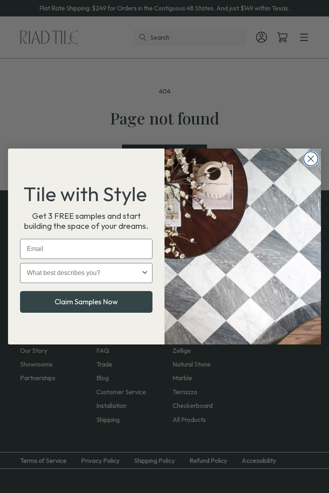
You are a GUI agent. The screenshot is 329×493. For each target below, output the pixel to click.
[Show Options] (145, 273)
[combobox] (84, 273)
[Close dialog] (311, 159)
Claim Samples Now (86, 301)
